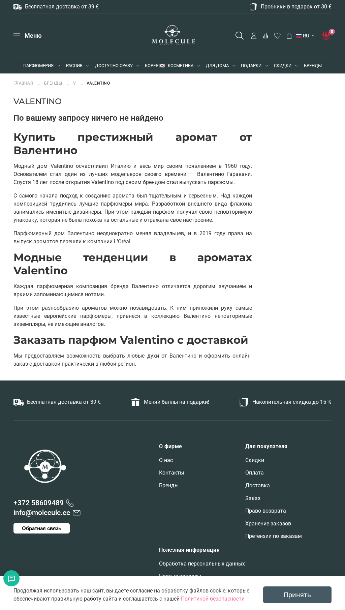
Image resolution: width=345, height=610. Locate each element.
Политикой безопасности (213, 599)
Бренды (169, 485)
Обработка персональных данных (202, 563)
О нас (166, 460)
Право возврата (265, 511)
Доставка (257, 485)
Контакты (171, 472)
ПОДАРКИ (251, 65)
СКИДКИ (282, 65)
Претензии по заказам (273, 536)
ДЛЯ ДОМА (217, 65)
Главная (23, 83)
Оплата (254, 472)
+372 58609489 (38, 503)
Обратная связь (41, 528)
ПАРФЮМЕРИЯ (38, 65)
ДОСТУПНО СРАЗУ (114, 65)
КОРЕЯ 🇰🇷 (155, 65)
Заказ (252, 498)
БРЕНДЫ (313, 65)
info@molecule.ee (41, 513)
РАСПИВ (74, 65)
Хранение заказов (268, 523)
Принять (297, 595)
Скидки (254, 460)
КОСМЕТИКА (180, 65)
